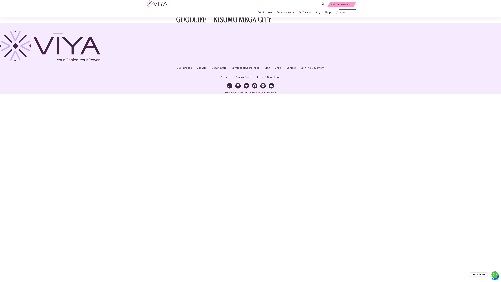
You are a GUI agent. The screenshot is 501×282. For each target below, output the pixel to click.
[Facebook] (255, 86)
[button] (341, 4)
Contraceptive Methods (246, 67)
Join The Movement (312, 67)
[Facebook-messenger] (263, 86)
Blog (267, 67)
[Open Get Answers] (293, 12)
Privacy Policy (243, 77)
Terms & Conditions (268, 77)
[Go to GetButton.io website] (495, 279)
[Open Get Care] (310, 12)
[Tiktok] (229, 86)
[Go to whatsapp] (494, 274)
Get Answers (219, 67)
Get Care (202, 67)
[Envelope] (271, 86)
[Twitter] (246, 86)
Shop (278, 67)
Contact (291, 67)
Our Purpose (184, 67)
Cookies (225, 77)
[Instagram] (238, 86)
